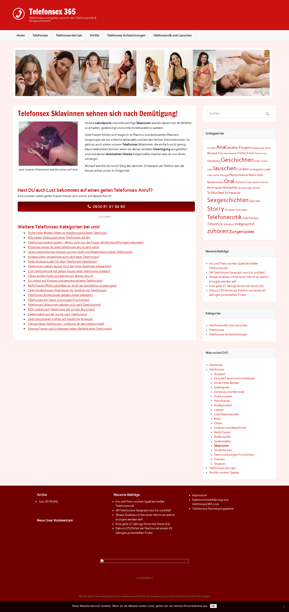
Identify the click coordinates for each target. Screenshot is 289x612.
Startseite (215, 365)
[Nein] (284, 606)
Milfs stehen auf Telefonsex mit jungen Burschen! (61, 309)
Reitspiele (230, 187)
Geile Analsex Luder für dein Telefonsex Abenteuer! (62, 261)
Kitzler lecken (261, 161)
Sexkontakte (222, 441)
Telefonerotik (224, 217)
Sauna (256, 187)
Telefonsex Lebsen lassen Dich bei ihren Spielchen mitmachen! (69, 266)
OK (213, 606)
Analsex (219, 374)
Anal (221, 147)
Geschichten (237, 159)
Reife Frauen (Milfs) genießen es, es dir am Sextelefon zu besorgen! (72, 285)
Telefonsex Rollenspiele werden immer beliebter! (60, 295)
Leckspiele (256, 169)
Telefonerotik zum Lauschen (172, 35)
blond (268, 148)
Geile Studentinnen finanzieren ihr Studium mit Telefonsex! (67, 290)
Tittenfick (215, 224)
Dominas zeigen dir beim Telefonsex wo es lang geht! (63, 247)
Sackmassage (244, 188)
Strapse (230, 209)
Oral (229, 181)
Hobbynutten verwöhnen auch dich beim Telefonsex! (63, 257)
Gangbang (213, 160)
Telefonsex (40, 35)
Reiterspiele (215, 187)
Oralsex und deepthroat (230, 428)
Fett (251, 153)
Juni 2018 (45, 501)
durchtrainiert (231, 153)
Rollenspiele (222, 437)
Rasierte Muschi (260, 182)
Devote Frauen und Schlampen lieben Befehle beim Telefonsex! (70, 329)
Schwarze (232, 193)
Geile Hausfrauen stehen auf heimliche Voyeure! (60, 319)
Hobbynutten (223, 405)
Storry (215, 208)
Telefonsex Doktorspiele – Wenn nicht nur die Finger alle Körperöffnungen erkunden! (86, 242)
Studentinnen (223, 450)
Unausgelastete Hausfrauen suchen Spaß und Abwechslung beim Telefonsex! (80, 252)
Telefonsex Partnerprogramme (213, 508)
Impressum (199, 495)
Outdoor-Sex (243, 182)
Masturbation (238, 175)
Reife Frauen (222, 432)
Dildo (221, 153)
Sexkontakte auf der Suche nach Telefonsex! (57, 314)
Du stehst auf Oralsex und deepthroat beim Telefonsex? (65, 280)
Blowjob (212, 153)
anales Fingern (239, 147)
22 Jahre (211, 148)
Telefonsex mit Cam (69, 35)
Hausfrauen (222, 401)
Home (21, 35)
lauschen (225, 168)
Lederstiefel (213, 175)
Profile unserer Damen (224, 472)
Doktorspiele (223, 396)
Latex (210, 169)
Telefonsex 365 (52, 11)
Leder (267, 169)
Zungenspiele (241, 231)
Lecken (243, 169)
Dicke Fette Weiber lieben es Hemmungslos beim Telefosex (67, 233)
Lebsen (219, 410)
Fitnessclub (260, 153)
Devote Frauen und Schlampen (234, 378)
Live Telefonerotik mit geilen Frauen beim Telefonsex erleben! (69, 271)
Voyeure (219, 464)
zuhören (218, 231)
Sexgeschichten (228, 199)
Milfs (217, 419)
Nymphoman (215, 182)
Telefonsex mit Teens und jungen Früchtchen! (58, 300)
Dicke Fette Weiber (226, 383)
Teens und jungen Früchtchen (234, 454)
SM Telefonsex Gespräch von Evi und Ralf (237, 272)
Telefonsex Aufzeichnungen (126, 35)
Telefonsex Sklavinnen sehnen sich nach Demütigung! (64, 304)
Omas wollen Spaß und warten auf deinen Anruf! (60, 276)
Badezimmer (258, 148)
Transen (219, 459)
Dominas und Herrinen (229, 392)
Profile (94, 35)
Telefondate (241, 210)
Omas (218, 423)
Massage (224, 175)
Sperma (254, 201)
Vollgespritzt (245, 224)
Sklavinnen (221, 445)
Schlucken (215, 192)
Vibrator (228, 224)
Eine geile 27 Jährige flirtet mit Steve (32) (236, 286)
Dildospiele (221, 387)
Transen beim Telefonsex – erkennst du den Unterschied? (66, 324)
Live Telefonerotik (226, 414)
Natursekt (256, 175)
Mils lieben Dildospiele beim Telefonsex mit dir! (59, 237)
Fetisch (243, 153)
